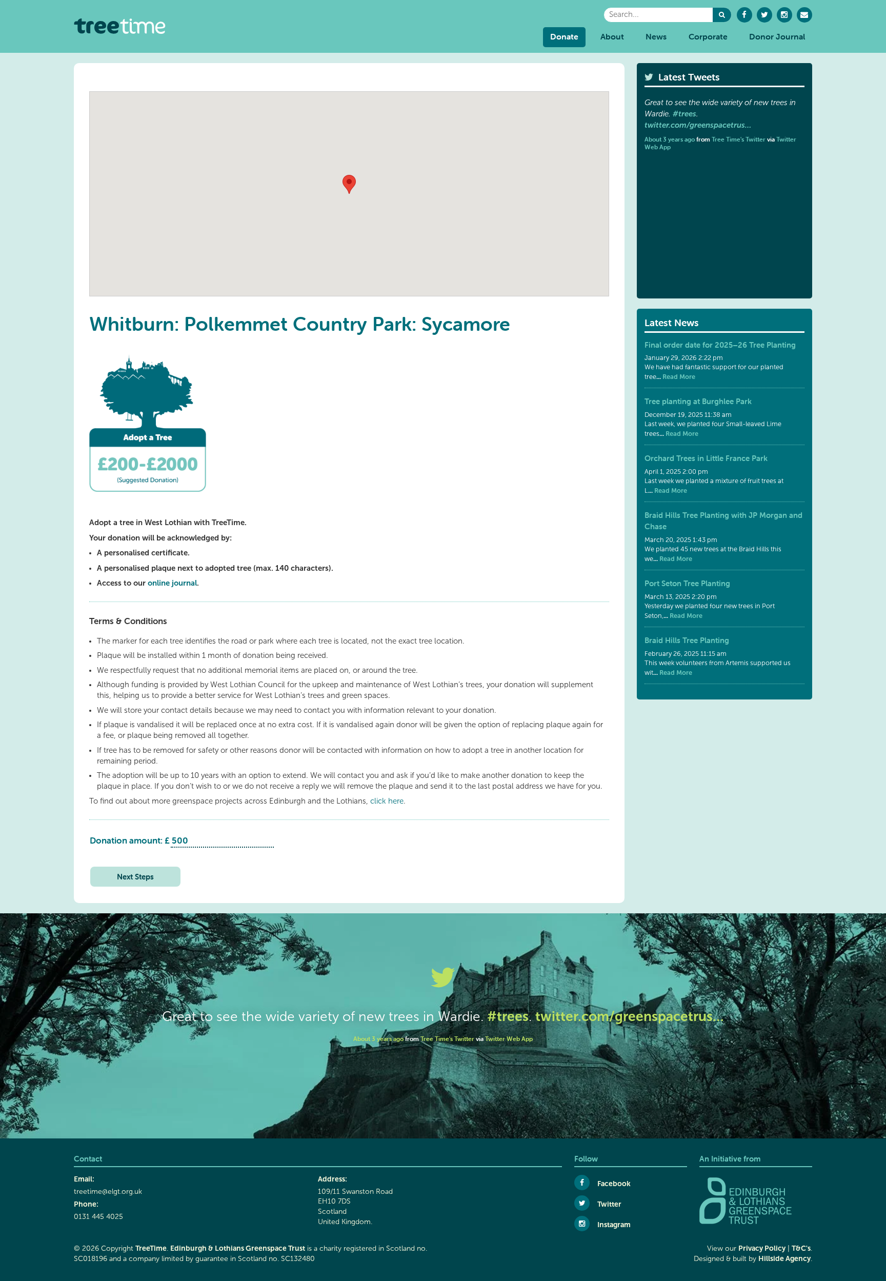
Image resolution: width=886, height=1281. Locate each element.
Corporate (708, 36)
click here (387, 801)
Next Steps (135, 877)
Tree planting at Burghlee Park (698, 401)
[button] (722, 15)
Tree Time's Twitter (739, 139)
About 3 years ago (670, 139)
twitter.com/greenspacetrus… (698, 125)
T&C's (801, 1248)
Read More (678, 377)
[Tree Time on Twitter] (764, 15)
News (656, 36)
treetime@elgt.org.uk (108, 1191)
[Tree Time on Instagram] (784, 15)
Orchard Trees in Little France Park (706, 458)
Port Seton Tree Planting (687, 583)
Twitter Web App (509, 1039)
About (612, 36)
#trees (684, 113)
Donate (564, 36)
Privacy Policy (762, 1248)
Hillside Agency (784, 1258)
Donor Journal (777, 36)
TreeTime (151, 1248)
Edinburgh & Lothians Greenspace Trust (237, 1248)
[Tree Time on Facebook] (744, 15)
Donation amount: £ (130, 840)
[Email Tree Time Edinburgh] (804, 15)
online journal (172, 582)
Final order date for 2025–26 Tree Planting (720, 345)
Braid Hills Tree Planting (687, 640)
